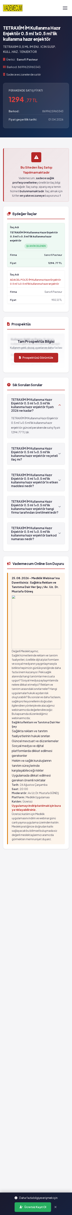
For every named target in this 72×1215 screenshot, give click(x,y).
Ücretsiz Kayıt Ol (35, 1207)
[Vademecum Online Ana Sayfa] (12, 8)
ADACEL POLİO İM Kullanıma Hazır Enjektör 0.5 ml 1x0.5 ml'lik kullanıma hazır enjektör (35, 281)
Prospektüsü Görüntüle (37, 357)
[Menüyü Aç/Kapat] (65, 8)
